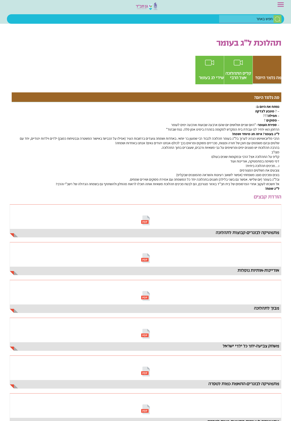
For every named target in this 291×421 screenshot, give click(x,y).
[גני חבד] (145, 8)
